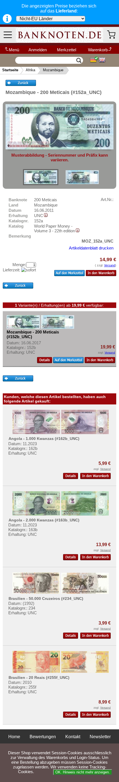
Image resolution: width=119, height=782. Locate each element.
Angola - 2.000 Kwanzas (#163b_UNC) (44, 520)
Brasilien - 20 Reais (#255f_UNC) (39, 677)
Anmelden (38, 49)
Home (14, 736)
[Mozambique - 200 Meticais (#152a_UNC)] (40, 177)
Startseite (10, 70)
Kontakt (72, 736)
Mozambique (53, 70)
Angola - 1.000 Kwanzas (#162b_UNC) (44, 438)
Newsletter (100, 736)
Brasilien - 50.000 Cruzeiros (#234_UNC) (46, 598)
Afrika (30, 70)
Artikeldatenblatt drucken (91, 248)
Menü (14, 49)
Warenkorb (98, 49)
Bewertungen (43, 736)
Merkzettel (66, 49)
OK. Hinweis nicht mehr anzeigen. (82, 772)
